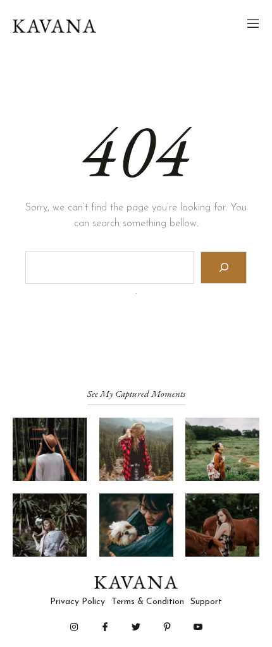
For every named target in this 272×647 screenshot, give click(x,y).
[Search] (224, 267)
